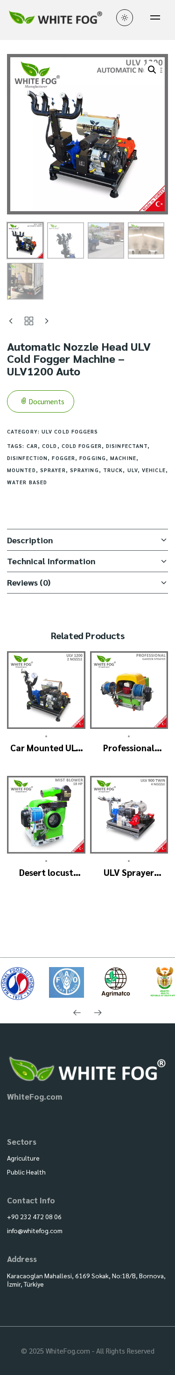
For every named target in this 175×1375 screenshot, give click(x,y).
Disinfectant (126, 445)
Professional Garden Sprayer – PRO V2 (129, 748)
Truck (113, 470)
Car (32, 445)
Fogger (63, 457)
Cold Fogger (82, 445)
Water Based (27, 482)
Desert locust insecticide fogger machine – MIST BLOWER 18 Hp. (46, 872)
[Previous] (77, 1012)
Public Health (26, 1172)
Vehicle (154, 470)
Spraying (84, 470)
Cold (49, 445)
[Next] (98, 1012)
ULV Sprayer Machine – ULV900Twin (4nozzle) (128, 872)
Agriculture (23, 1158)
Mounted (21, 470)
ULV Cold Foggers (70, 431)
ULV (132, 470)
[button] (152, 69)
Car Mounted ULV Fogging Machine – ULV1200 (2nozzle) (46, 748)
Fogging (92, 457)
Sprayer (53, 470)
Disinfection (27, 457)
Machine (123, 457)
